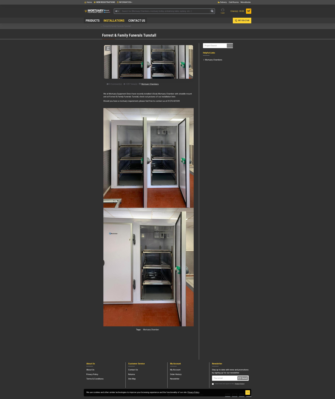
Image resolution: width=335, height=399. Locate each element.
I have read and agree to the (229, 384)
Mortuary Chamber (151, 330)
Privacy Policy (193, 392)
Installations (94, 26)
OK (248, 392)
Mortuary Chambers (150, 84)
